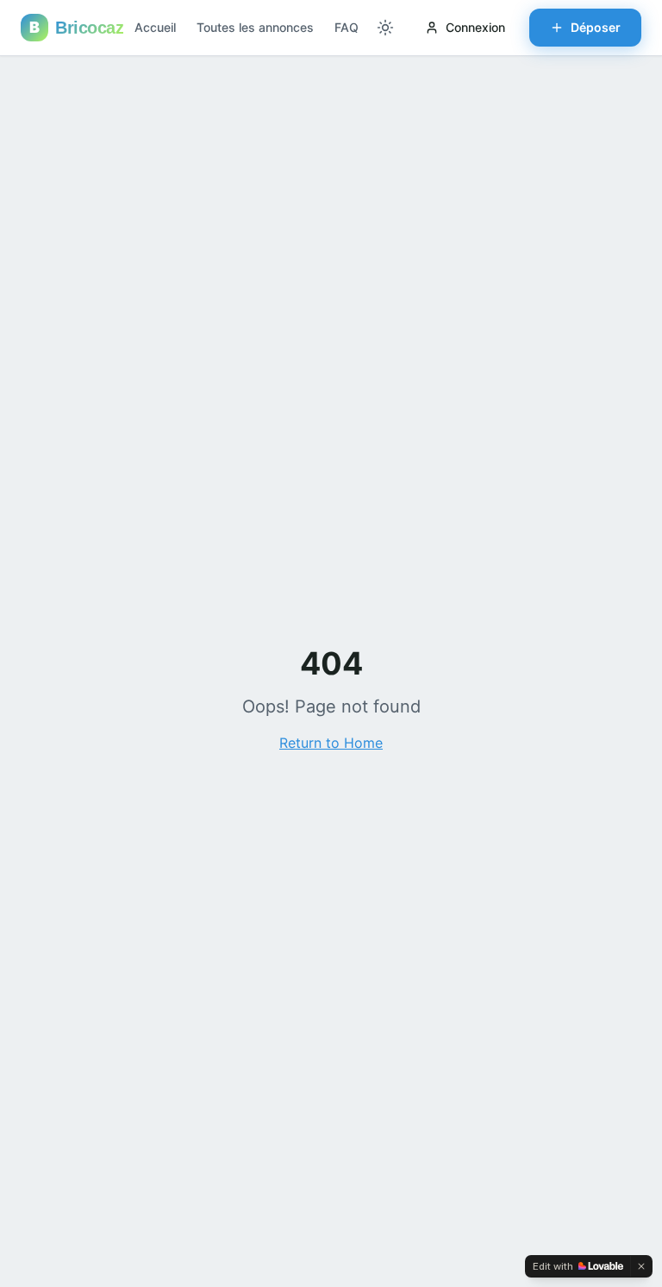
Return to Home (331, 742)
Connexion (475, 27)
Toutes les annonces (255, 27)
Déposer (596, 27)
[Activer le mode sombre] (385, 27)
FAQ (346, 27)
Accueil (155, 27)
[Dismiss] (641, 1266)
